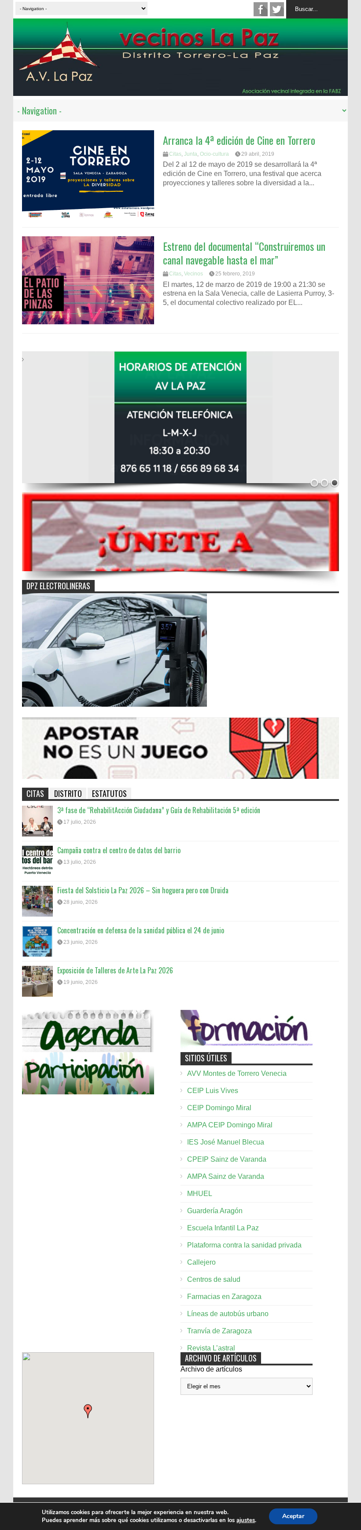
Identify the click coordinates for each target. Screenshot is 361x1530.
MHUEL (199, 1193)
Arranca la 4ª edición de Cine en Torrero (239, 140)
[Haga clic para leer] (88, 174)
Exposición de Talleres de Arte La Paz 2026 (115, 970)
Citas (175, 154)
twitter (277, 9)
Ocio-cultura (214, 154)
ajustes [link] (245, 1520)
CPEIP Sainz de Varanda (226, 1159)
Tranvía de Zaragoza (219, 1331)
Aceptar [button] (293, 1516)
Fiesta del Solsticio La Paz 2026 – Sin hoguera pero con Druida (142, 890)
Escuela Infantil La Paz (223, 1228)
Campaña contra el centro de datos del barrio (118, 850)
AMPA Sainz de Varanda (225, 1176)
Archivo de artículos (211, 1369)
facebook (261, 9)
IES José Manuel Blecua (225, 1142)
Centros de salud (213, 1279)
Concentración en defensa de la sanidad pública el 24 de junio (140, 930)
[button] (88, 1411)
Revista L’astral (211, 1348)
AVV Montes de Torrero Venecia (237, 1073)
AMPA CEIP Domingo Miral (230, 1125)
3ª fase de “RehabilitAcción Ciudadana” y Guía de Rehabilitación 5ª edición (158, 810)
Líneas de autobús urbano (228, 1313)
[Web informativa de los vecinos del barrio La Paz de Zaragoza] (180, 91)
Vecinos (193, 274)
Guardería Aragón (215, 1210)
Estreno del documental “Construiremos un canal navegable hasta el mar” (244, 253)
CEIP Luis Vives (212, 1090)
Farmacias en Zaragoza (224, 1296)
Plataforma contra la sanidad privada (244, 1245)
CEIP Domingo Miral (219, 1108)
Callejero (201, 1262)
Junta (190, 154)
